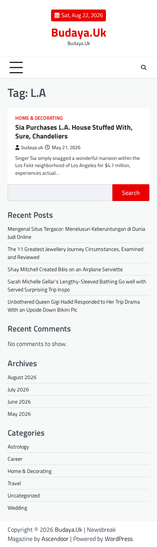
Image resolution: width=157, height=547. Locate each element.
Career (15, 459)
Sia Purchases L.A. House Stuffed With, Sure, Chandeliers (74, 131)
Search (131, 192)
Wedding (17, 508)
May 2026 (19, 414)
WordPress (119, 538)
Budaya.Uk (78, 32)
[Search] (143, 67)
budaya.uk (32, 147)
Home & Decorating (39, 118)
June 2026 (19, 401)
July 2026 (18, 389)
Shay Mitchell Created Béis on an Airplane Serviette (65, 269)
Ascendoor (55, 538)
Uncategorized (24, 495)
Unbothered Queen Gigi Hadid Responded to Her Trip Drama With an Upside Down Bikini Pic (74, 306)
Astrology (18, 446)
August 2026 (22, 377)
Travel (14, 483)
